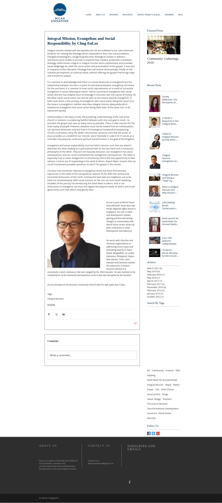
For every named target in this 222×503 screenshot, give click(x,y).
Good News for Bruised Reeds (162, 379)
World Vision (165, 413)
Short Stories (167, 389)
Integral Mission (55, 298)
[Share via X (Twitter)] (56, 314)
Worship (151, 418)
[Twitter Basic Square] (153, 433)
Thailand (166, 399)
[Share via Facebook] (48, 314)
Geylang (151, 375)
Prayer (150, 389)
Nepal (168, 384)
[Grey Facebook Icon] (129, 482)
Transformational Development (163, 408)
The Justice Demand (157, 403)
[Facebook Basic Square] (149, 433)
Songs (165, 394)
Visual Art (152, 413)
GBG (177, 370)
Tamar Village (154, 399)
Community (158, 370)
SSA (157, 389)
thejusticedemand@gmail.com (100, 463)
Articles (51, 304)
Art (148, 370)
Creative (169, 370)
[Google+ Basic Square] (158, 433)
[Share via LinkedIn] (63, 314)
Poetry (176, 384)
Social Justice (153, 394)
